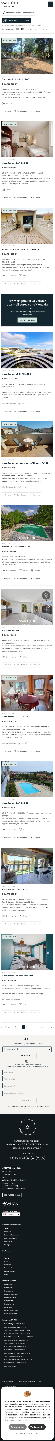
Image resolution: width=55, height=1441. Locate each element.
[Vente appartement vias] (27, 607)
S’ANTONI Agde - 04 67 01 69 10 (14, 1324)
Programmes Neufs (10, 1238)
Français (11, 1214)
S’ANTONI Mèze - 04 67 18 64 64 (14, 1343)
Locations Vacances (11, 1268)
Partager (36, 111)
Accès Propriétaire (10, 1386)
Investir (6, 1274)
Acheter (6, 1255)
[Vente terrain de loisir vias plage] (27, 56)
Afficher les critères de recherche (20, 12)
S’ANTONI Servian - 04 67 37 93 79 (15, 1347)
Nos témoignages (10, 1297)
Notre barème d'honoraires (27, 1381)
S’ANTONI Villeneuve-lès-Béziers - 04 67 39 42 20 (20, 1360)
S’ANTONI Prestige (10, 1366)
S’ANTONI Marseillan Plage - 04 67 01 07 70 (18, 1337)
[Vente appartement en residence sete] (27, 952)
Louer (6, 1261)
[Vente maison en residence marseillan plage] (27, 226)
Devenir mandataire (11, 1310)
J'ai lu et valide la (14, 1106)
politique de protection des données (33, 1106)
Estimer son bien (9, 1271)
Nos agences (8, 1291)
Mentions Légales (7, 1381)
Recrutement (8, 1307)
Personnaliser (18, 1427)
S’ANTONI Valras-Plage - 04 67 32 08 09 (17, 1353)
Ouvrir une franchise (11, 1314)
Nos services (8, 1288)
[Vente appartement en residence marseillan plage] (27, 439)
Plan (40, 1381)
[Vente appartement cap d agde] (27, 139)
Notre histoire (8, 1284)
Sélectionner (22, 111)
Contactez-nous (12, 1195)
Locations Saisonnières (11, 1235)
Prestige (7, 1245)
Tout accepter (37, 1427)
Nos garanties (9, 1301)
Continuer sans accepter (27, 1433)
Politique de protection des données (16, 1384)
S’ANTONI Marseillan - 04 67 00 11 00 (16, 1340)
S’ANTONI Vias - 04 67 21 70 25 (14, 1356)
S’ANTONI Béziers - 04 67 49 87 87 (15, 1363)
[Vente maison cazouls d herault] (27, 523)
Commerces (8, 1241)
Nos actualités (9, 1304)
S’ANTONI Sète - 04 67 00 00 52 (14, 1350)
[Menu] (50, 4)
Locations (7, 1232)
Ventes (6, 1228)
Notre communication (11, 1294)
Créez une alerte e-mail (18, 20)
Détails (8, 111)
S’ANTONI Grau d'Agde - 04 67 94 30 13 (17, 1334)
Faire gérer (8, 1264)
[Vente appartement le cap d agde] (27, 350)
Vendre (6, 1258)
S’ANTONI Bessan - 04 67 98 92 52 (15, 1327)
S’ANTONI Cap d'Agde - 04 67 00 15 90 (17, 1330)
